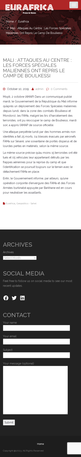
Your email (10, 336)
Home (10, 21)
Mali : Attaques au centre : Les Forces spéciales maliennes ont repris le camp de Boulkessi (37, 68)
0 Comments (59, 89)
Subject (7, 349)
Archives (8, 252)
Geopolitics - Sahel (26, 203)
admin (39, 89)
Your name (10, 322)
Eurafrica (23, 21)
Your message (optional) (18, 363)
